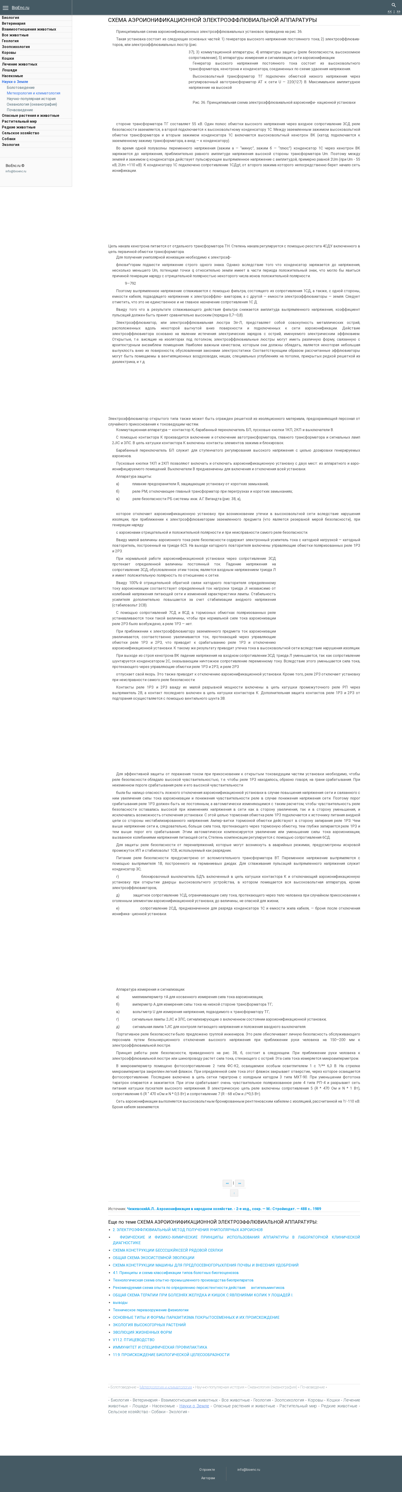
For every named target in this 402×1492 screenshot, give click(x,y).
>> (398, 11)
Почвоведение (20, 110)
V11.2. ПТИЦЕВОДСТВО (133, 1340)
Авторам (208, 1478)
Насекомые (12, 76)
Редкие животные (19, 127)
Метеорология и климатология (33, 93)
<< (390, 11)
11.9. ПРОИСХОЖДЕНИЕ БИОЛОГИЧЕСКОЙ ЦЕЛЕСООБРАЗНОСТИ (171, 1355)
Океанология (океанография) (32, 104)
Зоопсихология (16, 47)
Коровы (9, 52)
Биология (10, 17)
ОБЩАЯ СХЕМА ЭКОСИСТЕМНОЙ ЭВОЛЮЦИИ (153, 1258)
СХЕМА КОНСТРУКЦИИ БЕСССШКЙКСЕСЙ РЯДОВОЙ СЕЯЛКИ (168, 1250)
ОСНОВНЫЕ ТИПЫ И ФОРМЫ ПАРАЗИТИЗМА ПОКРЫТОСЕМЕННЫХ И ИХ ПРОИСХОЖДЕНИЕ (196, 1317)
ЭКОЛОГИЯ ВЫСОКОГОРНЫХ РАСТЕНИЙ (149, 1325)
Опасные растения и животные (30, 115)
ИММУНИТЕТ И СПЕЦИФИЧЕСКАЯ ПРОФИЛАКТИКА (160, 1347)
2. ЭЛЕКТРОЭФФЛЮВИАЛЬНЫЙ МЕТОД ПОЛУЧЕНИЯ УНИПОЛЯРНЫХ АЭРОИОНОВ (188, 1230)
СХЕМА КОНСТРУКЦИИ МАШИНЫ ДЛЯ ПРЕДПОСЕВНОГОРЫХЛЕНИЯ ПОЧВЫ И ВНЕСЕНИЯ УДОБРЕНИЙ (206, 1265)
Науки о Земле (15, 82)
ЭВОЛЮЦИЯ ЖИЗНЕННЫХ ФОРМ (142, 1332)
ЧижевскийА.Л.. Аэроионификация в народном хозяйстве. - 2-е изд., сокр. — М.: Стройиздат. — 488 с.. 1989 (224, 1209)
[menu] (5, 7)
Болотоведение (21, 87)
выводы (120, 1302)
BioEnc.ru (20, 7)
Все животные (15, 35)
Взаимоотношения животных (29, 29)
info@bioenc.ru (16, 171)
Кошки (8, 58)
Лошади (9, 70)
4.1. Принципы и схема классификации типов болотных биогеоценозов (176, 1272)
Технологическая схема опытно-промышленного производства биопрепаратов (183, 1280)
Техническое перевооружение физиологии (150, 1310)
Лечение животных (19, 64)
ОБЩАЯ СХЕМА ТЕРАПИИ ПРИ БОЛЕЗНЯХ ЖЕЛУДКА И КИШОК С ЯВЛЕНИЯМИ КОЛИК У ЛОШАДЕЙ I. (203, 1295)
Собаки (8, 139)
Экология (10, 144)
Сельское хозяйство (20, 133)
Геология (10, 41)
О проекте (207, 1469)
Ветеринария (13, 23)
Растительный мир (19, 121)
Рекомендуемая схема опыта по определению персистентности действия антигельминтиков (199, 1287)
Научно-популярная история (31, 99)
